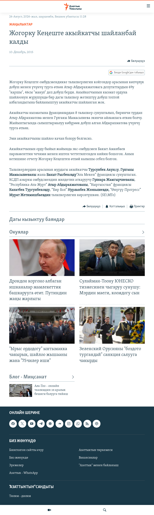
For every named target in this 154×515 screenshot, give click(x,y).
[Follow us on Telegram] (41, 423)
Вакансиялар (88, 457)
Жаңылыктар (20, 25)
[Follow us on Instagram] (69, 423)
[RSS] (87, 423)
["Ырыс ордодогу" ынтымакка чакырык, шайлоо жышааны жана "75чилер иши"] (42, 325)
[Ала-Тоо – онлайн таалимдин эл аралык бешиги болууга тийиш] (20, 390)
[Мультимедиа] (49, 510)
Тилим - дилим (20, 496)
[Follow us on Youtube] (31, 423)
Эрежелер (16, 465)
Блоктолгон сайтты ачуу (26, 450)
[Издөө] (105, 510)
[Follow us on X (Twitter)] (22, 423)
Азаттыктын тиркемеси (96, 450)
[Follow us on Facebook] (13, 423)
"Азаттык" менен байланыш (99, 465)
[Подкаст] (96, 423)
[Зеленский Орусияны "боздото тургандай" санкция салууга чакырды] (112, 325)
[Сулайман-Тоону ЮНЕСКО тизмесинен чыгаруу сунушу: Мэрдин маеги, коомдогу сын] (112, 257)
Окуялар (18, 232)
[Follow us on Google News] (50, 423)
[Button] (136, 61)
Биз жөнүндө (18, 457)
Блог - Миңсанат (28, 377)
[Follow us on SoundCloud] (59, 423)
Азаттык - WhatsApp (23, 473)
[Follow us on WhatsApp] (78, 423)
